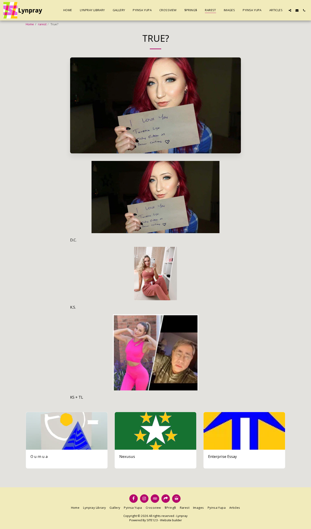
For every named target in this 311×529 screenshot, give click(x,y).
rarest (42, 24)
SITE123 (152, 520)
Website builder (171, 520)
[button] (290, 10)
